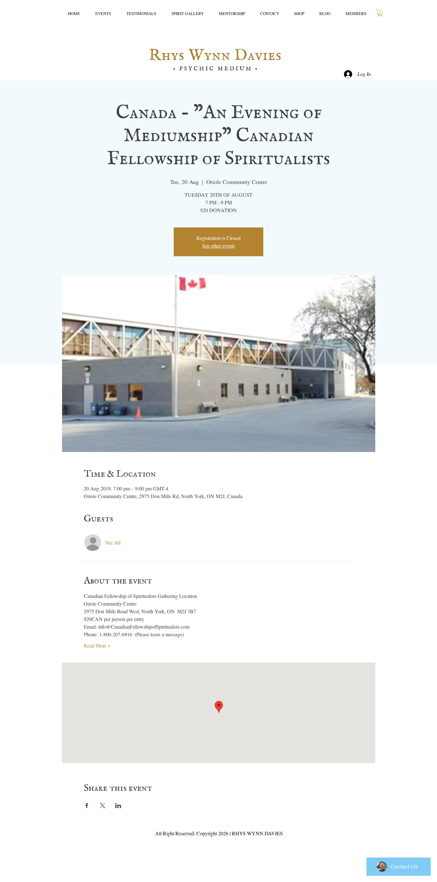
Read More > (97, 645)
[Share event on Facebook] (87, 805)
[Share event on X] (102, 805)
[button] (380, 12)
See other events (218, 245)
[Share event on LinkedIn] (118, 805)
